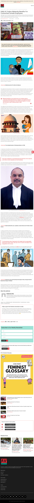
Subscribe (3, 340)
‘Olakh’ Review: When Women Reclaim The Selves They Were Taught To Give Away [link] (19, 407)
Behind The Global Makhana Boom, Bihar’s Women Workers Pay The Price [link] (28, 446)
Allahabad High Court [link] (22, 210)
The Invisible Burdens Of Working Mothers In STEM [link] (15, 145)
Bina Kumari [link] (26, 449)
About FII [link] (2, 472)
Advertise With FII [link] (4, 479)
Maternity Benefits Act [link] (16, 302)
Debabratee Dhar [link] (5, 18)
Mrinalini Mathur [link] (10, 399)
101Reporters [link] (31, 450)
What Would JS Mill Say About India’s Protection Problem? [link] (16, 410)
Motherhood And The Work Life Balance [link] (13, 85)
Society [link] (2, 9)
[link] (33, 152)
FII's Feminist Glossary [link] (6, 353)
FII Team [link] (9, 416)
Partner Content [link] (16, 451)
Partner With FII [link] (3, 480)
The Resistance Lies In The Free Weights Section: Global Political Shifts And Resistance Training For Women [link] (19, 398)
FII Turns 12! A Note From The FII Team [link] (13, 415)
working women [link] (7, 303)
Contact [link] (2, 473)
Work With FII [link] (3, 482)
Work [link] (4, 9)
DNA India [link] (18, 267)
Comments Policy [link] (4, 486)
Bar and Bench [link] (18, 133)
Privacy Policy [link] (3, 489)
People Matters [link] (18, 75)
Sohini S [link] (9, 408)
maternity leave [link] (23, 302)
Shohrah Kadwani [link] (5, 448)
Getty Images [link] (11, 39)
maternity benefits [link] (9, 302)
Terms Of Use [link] (3, 488)
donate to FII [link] (15, 46)
